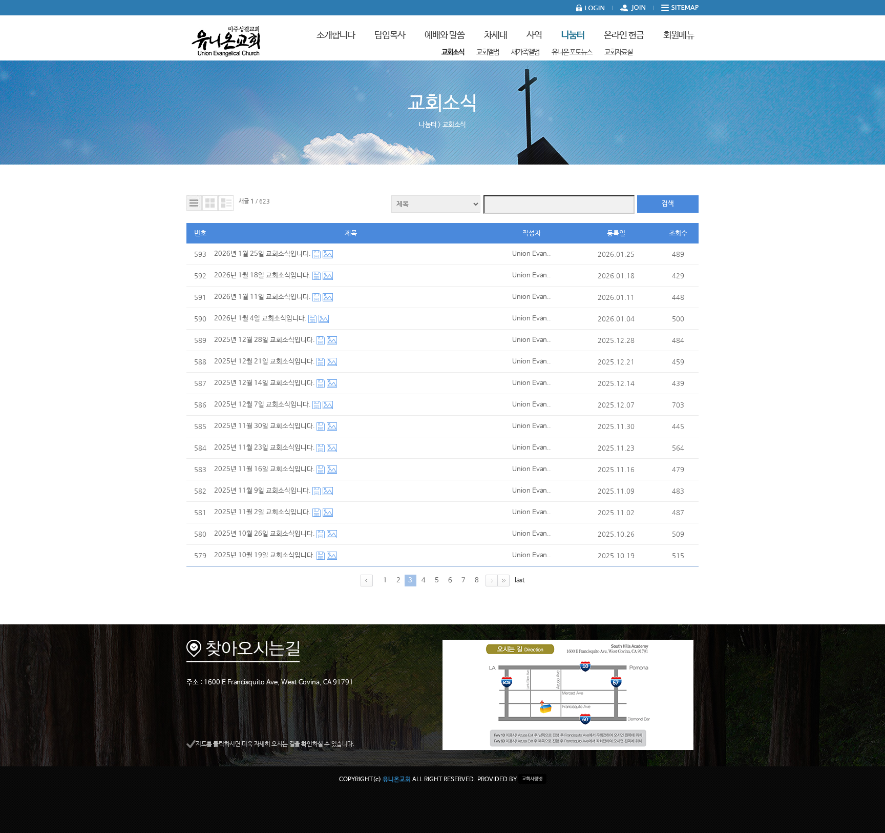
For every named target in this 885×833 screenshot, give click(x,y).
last (520, 580)
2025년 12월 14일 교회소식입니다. (265, 383)
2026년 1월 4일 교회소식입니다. (261, 318)
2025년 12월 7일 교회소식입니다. (263, 405)
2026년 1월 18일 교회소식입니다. (263, 275)
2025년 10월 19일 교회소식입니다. (265, 555)
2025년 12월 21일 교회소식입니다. (265, 361)
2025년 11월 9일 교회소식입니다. (263, 491)
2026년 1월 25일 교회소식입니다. (263, 254)
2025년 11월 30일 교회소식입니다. (265, 426)
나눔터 (428, 125)
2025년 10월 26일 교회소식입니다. (265, 534)
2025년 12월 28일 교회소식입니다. (265, 340)
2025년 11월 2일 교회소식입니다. (263, 512)
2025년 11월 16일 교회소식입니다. (265, 469)
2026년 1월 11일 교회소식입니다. (263, 297)
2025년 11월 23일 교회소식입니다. (265, 448)
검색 (668, 204)
